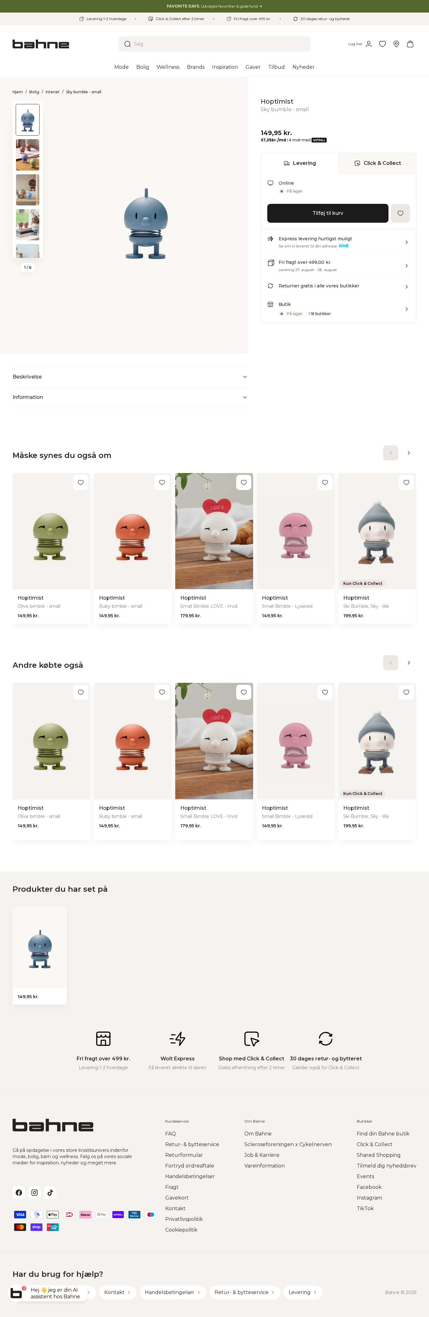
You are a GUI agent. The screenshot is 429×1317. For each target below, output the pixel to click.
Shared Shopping (379, 1155)
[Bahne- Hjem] (63, 44)
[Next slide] (28, 250)
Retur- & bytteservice (192, 1144)
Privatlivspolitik (184, 1219)
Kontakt (175, 1208)
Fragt (172, 1187)
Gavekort (177, 1198)
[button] (338, 245)
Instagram (369, 1198)
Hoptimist (277, 101)
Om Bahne (258, 1134)
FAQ (170, 1134)
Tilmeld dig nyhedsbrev (386, 1166)
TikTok (365, 1208)
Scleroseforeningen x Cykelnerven (288, 1144)
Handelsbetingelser (190, 1176)
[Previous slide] (28, 109)
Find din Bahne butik (383, 1134)
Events (365, 1176)
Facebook (369, 1187)
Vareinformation (264, 1166)
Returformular (184, 1155)
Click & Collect (382, 163)
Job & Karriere (262, 1155)
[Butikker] (396, 44)
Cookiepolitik (181, 1230)
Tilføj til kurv (327, 213)
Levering (304, 163)
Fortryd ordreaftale (189, 1166)
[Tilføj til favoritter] (400, 213)
